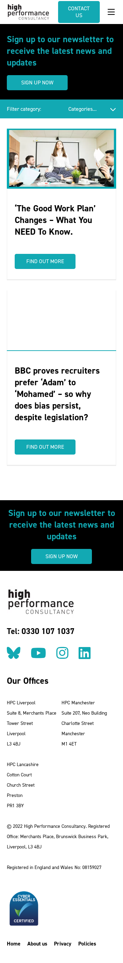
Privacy (62, 943)
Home (13, 943)
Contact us (79, 12)
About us (37, 943)
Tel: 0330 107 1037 (40, 631)
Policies (87, 943)
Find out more (45, 261)
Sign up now (37, 82)
